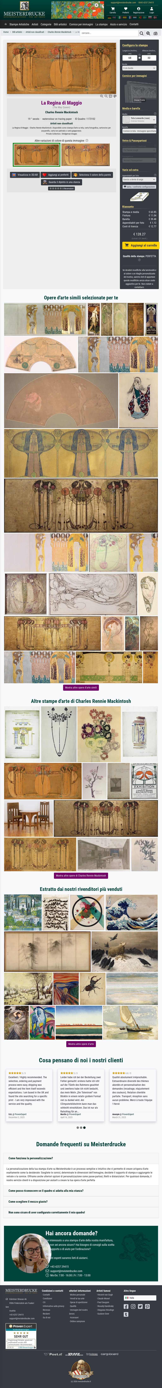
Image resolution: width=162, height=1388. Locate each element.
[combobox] (139, 68)
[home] (5, 24)
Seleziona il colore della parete (94, 174)
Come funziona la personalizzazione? (31, 1158)
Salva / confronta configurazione (140, 186)
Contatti (134, 24)
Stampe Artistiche (19, 24)
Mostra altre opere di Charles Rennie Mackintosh (81, 875)
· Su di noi (46, 1317)
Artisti (35, 24)
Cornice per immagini (81, 24)
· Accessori (73, 1317)
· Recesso (46, 1310)
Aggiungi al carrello (142, 245)
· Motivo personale (77, 1294)
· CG (43, 1302)
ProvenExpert (25, 1114)
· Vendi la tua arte (76, 1298)
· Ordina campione (77, 1321)
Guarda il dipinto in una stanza (63, 182)
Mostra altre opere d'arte (81, 1044)
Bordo (124, 64)
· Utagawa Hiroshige (105, 1310)
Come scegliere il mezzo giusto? (28, 1201)
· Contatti (46, 1294)
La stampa (102, 24)
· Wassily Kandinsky (105, 1306)
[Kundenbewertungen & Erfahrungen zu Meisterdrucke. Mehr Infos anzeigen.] (21, 1335)
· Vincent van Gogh (105, 1294)
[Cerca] (141, 33)
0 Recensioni (68, 188)
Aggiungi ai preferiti (57, 174)
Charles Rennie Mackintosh (61, 112)
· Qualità (72, 1306)
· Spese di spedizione (78, 1302)
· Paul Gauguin (103, 1302)
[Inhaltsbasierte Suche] (148, 33)
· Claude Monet (103, 1298)
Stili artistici (60, 24)
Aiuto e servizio (118, 24)
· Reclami (46, 1313)
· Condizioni (47, 1298)
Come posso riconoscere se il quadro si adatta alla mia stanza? (46, 1191)
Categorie (46, 24)
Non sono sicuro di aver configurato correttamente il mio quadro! (47, 1212)
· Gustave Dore (103, 1313)
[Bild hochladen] (155, 33)
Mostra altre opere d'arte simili (81, 687)
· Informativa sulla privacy (53, 1306)
